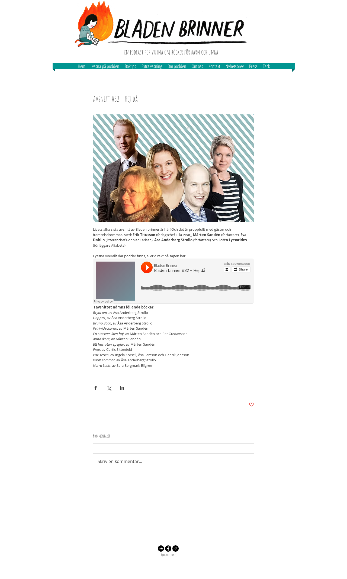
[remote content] (173, 282)
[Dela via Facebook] (95, 388)
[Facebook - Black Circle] (168, 548)
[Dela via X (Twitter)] (108, 388)
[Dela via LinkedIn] (122, 388)
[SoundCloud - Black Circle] (161, 548)
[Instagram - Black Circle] (175, 548)
